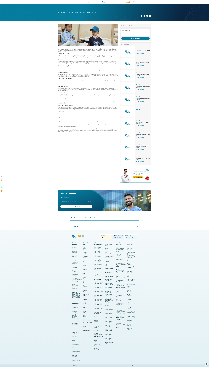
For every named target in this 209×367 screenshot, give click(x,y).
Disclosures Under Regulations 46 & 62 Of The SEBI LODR (76, 321)
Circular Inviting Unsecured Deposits (76, 327)
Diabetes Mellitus (118, 281)
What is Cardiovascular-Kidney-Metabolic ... (142, 123)
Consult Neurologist (97, 248)
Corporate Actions (74, 308)
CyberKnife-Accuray (130, 267)
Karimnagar (84, 287)
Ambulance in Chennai (108, 314)
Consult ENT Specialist (97, 260)
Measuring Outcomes (75, 356)
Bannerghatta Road (86, 264)
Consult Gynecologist (97, 259)
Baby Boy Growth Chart (119, 247)
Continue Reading (139, 53)
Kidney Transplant (119, 316)
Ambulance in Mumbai (108, 330)
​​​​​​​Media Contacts (74, 341)
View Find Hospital (1, 180)
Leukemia (117, 290)
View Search (1, 190)
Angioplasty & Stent (119, 304)
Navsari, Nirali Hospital (86, 330)
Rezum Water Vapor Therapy (131, 279)
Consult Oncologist (97, 251)
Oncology (106, 248)
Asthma (95, 317)
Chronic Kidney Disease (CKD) (120, 277)
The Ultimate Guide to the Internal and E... (143, 135)
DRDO (84, 282)
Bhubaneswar (85, 323)
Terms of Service (134, 365)
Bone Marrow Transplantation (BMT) (120, 307)
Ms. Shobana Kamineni (75, 266)
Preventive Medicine (108, 262)
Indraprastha (85, 299)
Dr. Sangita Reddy (74, 267)
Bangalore (84, 262)
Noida (84, 300)
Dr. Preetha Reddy (74, 263)
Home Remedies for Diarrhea (120, 263)
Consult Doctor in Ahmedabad (98, 291)
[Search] (129, 2)
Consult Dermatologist (97, 268)
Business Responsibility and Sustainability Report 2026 (76, 301)
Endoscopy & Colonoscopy (131, 312)
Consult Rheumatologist (97, 265)
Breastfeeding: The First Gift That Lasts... (143, 51)
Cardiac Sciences (107, 247)
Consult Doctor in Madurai (98, 303)
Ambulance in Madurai (108, 329)
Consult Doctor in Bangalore (98, 283)
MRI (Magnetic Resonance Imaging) (131, 303)
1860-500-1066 (129, 237)
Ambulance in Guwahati (108, 317)
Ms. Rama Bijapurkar (75, 275)
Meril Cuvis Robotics (130, 268)
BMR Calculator (129, 325)
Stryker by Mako (129, 271)
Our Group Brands (74, 251)
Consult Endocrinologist (97, 269)
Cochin (84, 261)
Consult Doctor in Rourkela (98, 309)
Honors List (73, 284)
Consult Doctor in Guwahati (98, 295)
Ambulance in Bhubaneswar (109, 312)
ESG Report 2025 (74, 288)
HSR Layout (84, 266)
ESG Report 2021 (74, 292)
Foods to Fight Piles (119, 262)
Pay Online (106, 343)
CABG (117, 309)
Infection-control (74, 355)
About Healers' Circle (75, 348)
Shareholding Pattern (75, 323)
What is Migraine (139, 111)
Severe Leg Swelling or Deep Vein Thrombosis (131, 257)
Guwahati (84, 319)
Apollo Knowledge (74, 278)
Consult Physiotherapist (97, 274)
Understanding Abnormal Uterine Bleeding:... (142, 75)
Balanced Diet (118, 255)
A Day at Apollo (74, 256)
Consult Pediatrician (97, 257)
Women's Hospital (85, 256)
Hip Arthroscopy (118, 323)
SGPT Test (128, 313)
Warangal (84, 291)
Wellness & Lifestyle (130, 320)
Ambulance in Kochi (108, 325)
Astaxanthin (129, 290)
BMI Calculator (129, 324)
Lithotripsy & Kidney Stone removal (120, 318)
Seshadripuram (85, 269)
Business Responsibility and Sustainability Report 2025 (76, 299)
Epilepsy (95, 328)
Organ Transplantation (108, 253)
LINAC (128, 275)
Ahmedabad (84, 311)
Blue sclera (128, 258)
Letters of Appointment (75, 311)
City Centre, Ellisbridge (86, 312)
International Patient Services (109, 342)
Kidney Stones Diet (119, 251)
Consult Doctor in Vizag (97, 312)
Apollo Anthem (74, 248)
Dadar (84, 307)
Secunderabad (85, 290)
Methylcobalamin (129, 295)
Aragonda (84, 277)
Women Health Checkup (108, 271)
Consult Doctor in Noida (97, 307)
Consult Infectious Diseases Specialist (98, 272)
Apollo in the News (75, 336)
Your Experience (107, 306)
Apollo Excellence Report (75, 281)
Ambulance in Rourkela (108, 338)
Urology (106, 252)
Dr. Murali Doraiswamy (75, 274)
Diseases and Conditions (120, 270)
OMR (83, 249)
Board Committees (74, 304)
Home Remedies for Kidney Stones (120, 250)
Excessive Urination (130, 248)
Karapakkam (84, 257)
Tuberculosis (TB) (96, 348)
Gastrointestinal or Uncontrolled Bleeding (132, 260)
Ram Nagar (84, 295)
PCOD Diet (117, 266)
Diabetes (95, 327)
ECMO (128, 276)
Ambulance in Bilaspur (108, 313)
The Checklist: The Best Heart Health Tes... (142, 147)
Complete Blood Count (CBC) (131, 317)
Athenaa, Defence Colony (87, 302)
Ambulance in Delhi (108, 316)
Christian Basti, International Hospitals (87, 321)
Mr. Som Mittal (74, 271)
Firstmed (84, 253)
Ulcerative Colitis (96, 349)
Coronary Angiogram (130, 308)
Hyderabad (84, 281)
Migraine (95, 340)
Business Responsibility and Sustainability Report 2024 (76, 298)
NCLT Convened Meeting (75, 324)
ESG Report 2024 (74, 289)
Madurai (84, 273)
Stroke (95, 345)
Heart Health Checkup (108, 286)
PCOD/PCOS (96, 341)
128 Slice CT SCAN (130, 280)
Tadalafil (128, 298)
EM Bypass (84, 316)
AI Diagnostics (129, 283)
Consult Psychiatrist (97, 275)
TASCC (73, 359)
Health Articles (118, 244)
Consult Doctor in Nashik (98, 305)
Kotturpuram (85, 252)
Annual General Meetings (75, 307)
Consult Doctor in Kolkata (98, 286)
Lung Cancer (96, 339)
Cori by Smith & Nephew (131, 270)
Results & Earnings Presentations (74, 317)
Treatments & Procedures (120, 303)
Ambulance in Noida (108, 335)
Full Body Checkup (108, 273)
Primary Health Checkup (108, 279)
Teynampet (84, 248)
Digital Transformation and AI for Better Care (76, 361)
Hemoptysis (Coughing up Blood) (132, 247)
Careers (73, 257)
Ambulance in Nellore (108, 334)
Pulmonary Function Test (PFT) (131, 315)
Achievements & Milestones (76, 255)
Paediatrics (106, 260)
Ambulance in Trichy (108, 339)
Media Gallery (74, 340)
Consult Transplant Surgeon (98, 276)
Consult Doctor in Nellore (98, 308)
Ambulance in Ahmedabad (109, 309)
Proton (84, 260)
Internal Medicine (107, 257)
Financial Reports (74, 314)
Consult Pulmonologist (97, 256)
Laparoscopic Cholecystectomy (121, 313)
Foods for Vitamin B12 (119, 259)
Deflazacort (129, 291)
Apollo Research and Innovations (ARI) (77, 280)
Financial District (85, 283)
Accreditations (74, 352)
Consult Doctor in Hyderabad (98, 282)
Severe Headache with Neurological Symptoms (130, 255)
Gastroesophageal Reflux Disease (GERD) (98, 330)
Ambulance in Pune (108, 337)
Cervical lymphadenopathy (131, 252)
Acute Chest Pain (129, 245)
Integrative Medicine (108, 264)
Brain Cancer (118, 275)
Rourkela (84, 326)
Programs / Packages (108, 302)
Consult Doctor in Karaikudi (98, 299)
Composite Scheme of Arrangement (75, 329)
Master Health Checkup (108, 272)
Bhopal (84, 327)
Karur (83, 274)
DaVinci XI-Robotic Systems (131, 266)
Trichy (84, 278)
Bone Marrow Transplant (119, 273)
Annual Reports (74, 315)
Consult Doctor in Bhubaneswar (98, 292)
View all (117, 269)
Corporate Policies (74, 306)
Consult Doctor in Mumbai (98, 284)
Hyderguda (84, 285)
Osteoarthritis (118, 292)
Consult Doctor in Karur (97, 300)
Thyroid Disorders (118, 300)
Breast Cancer (96, 321)
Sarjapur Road (85, 270)
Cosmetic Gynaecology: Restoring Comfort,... (143, 99)
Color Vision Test (129, 328)
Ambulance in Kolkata (108, 326)
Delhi (83, 298)
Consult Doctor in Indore (97, 296)
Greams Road (85, 245)
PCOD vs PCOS (118, 254)
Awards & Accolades (75, 252)
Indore (84, 304)
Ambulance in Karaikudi (108, 322)
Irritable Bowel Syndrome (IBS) (98, 336)
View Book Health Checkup (1, 183)
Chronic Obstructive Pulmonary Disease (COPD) (98, 324)
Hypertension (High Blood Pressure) (98, 335)
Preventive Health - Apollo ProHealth (109, 301)
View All (106, 265)
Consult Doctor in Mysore (98, 304)
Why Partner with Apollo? (75, 344)
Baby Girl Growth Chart (119, 245)
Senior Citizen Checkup (108, 275)
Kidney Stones (96, 337)
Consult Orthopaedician (97, 247)
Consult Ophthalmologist (98, 264)
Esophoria (128, 253)
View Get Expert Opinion (1, 187)
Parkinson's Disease (119, 295)
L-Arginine (128, 294)
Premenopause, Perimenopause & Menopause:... (143, 87)
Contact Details (74, 333)
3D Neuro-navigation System (131, 272)
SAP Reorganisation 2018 (75, 332)
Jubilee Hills (85, 286)
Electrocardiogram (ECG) (131, 311)
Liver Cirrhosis (118, 291)
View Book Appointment (1, 176)
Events (73, 339)
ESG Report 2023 (74, 291)
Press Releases (74, 337)
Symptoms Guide (129, 244)
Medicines (128, 287)
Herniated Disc (96, 333)
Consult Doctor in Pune (97, 288)
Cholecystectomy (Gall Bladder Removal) (120, 312)
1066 (131, 2)
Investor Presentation (75, 318)
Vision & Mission (74, 247)
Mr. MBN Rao (74, 270)
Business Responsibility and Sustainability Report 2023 (76, 294)
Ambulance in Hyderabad (108, 318)
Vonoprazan (129, 299)
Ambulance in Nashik (108, 333)
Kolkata (84, 315)
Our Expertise (107, 305)
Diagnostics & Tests (130, 302)
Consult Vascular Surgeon (98, 261)
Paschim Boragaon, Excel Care (87, 322)
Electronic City (85, 265)
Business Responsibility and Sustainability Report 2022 (76, 296)
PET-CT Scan (129, 307)
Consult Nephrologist (97, 252)
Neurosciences (107, 249)
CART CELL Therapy (119, 310)
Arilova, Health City (86, 294)
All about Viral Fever (119, 258)
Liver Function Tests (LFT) (131, 316)
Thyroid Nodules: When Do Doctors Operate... (143, 63)
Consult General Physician (98, 255)
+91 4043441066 (117, 237)
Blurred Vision (96, 320)
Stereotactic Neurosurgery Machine (131, 285)
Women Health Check (108, 287)
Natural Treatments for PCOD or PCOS (121, 265)
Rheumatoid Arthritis (97, 344)
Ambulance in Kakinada (108, 321)
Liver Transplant (118, 319)
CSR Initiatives (74, 287)
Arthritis (95, 316)
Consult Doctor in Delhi (97, 287)
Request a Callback (135, 38)
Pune (83, 308)
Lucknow (84, 303)
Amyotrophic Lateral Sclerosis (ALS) (120, 272)
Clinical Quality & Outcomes (76, 351)
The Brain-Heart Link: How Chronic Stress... (143, 159)
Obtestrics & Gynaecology (109, 256)
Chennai (84, 244)
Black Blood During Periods (120, 260)
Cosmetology (107, 261)
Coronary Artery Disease (97, 326)
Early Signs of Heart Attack (120, 248)
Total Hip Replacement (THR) (120, 324)
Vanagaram (84, 247)
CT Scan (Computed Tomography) (130, 305)
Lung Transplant (118, 320)
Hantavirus (117, 284)
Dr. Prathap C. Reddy (75, 262)
